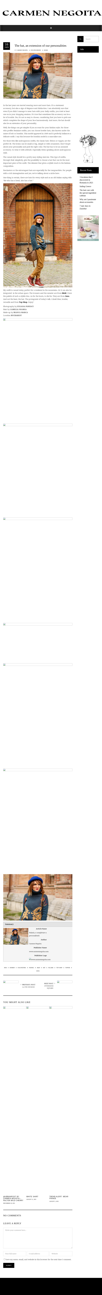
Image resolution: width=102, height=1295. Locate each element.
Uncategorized (36, 50)
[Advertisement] (88, 92)
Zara (67, 296)
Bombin (12, 967)
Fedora (31, 967)
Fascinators (22, 967)
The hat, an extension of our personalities (40, 45)
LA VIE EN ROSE (28, 987)
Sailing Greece (85, 186)
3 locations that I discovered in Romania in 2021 (86, 180)
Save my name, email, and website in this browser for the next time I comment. (38, 1259)
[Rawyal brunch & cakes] (88, 240)
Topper (67, 967)
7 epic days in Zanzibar (85, 207)
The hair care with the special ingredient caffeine (88, 193)
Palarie (50, 967)
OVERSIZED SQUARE (48, 987)
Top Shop (23, 302)
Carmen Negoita (22, 50)
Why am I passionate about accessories (88, 200)
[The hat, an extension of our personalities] (37, 75)
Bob (5, 967)
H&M (64, 293)
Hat (44, 967)
